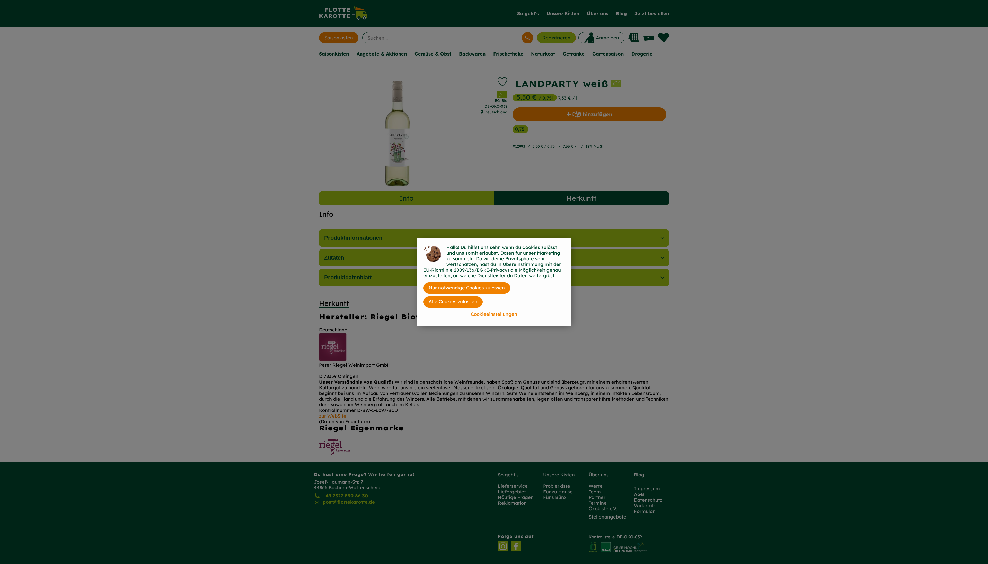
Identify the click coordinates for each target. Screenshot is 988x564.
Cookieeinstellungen (494, 314)
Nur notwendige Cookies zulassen (467, 288)
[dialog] (494, 282)
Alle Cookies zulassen (453, 301)
